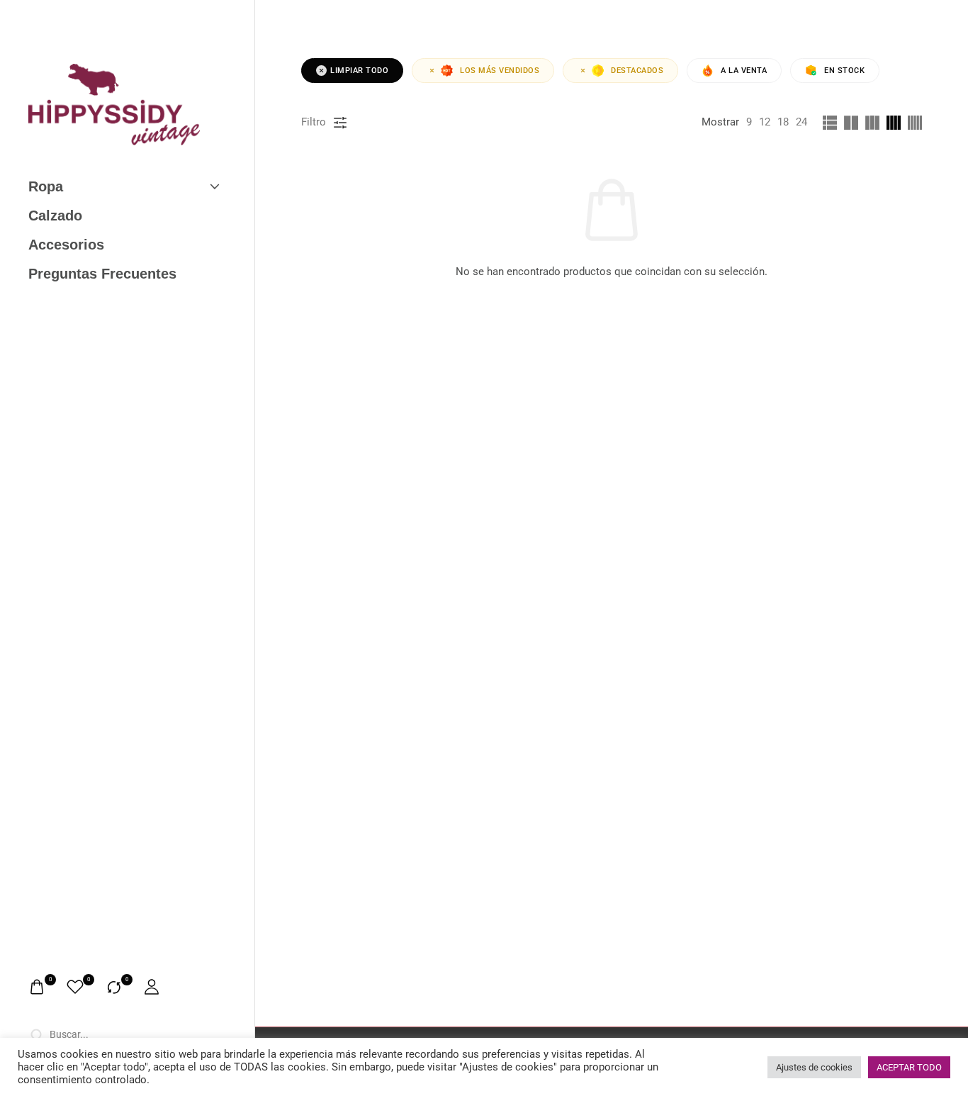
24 (801, 122)
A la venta (744, 70)
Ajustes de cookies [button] (814, 1067)
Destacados (637, 70)
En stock (844, 70)
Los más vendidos (499, 70)
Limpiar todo (359, 70)
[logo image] (114, 104)
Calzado (55, 215)
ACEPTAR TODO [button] (909, 1067)
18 (783, 122)
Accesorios (66, 244)
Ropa (45, 186)
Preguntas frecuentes (102, 273)
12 (764, 122)
